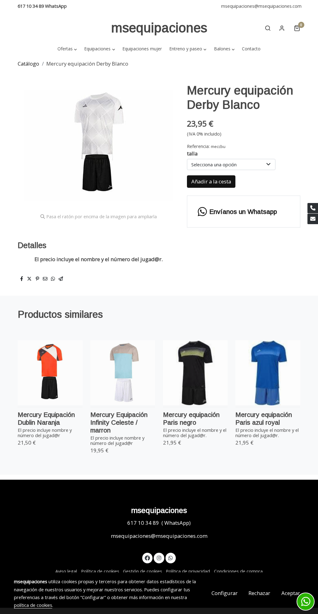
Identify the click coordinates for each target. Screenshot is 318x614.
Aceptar (290, 593)
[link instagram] (159, 557)
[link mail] (312, 219)
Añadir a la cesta (211, 181)
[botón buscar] (267, 28)
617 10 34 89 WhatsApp (42, 6)
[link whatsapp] (171, 557)
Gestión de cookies (142, 571)
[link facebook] (147, 557)
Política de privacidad (188, 571)
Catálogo (28, 63)
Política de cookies (100, 571)
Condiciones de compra (238, 571)
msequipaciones (159, 28)
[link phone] (312, 208)
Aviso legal (66, 571)
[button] (67, 48)
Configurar (224, 593)
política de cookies (33, 605)
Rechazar (259, 593)
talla (192, 153)
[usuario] (281, 28)
